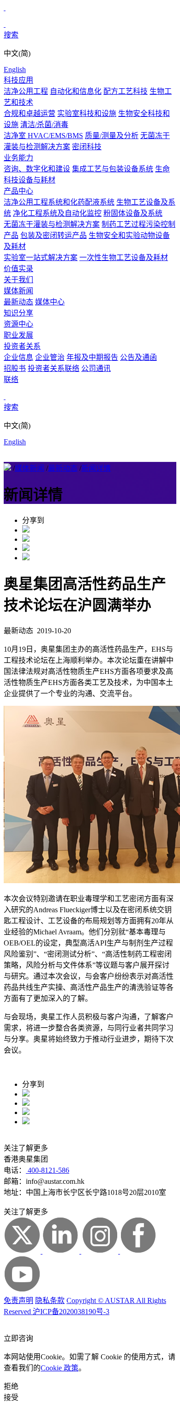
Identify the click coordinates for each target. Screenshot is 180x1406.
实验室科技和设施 (86, 113)
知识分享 (18, 313)
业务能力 (18, 158)
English (15, 69)
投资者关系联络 (53, 368)
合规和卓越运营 (29, 113)
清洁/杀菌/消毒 (44, 124)
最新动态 (18, 302)
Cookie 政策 (59, 1368)
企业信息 (18, 357)
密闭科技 (87, 147)
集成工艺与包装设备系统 (112, 169)
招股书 (15, 368)
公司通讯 (96, 368)
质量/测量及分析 (111, 135)
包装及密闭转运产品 (53, 235)
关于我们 (18, 280)
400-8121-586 (47, 1170)
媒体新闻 (18, 291)
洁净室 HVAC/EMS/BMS (43, 135)
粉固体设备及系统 (132, 213)
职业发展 (18, 335)
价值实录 (18, 269)
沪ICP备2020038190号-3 (71, 1311)
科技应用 (18, 80)
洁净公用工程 (26, 91)
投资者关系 (22, 346)
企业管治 (50, 357)
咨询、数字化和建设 (37, 169)
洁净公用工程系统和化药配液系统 (59, 202)
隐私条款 (50, 1300)
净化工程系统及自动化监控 (57, 213)
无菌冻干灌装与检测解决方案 (52, 224)
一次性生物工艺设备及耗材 (123, 257)
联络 (11, 379)
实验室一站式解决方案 (41, 257)
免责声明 (18, 1300)
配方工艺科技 (125, 91)
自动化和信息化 (76, 91)
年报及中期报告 (92, 357)
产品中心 (18, 191)
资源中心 (18, 324)
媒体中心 (50, 302)
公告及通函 (138, 357)
